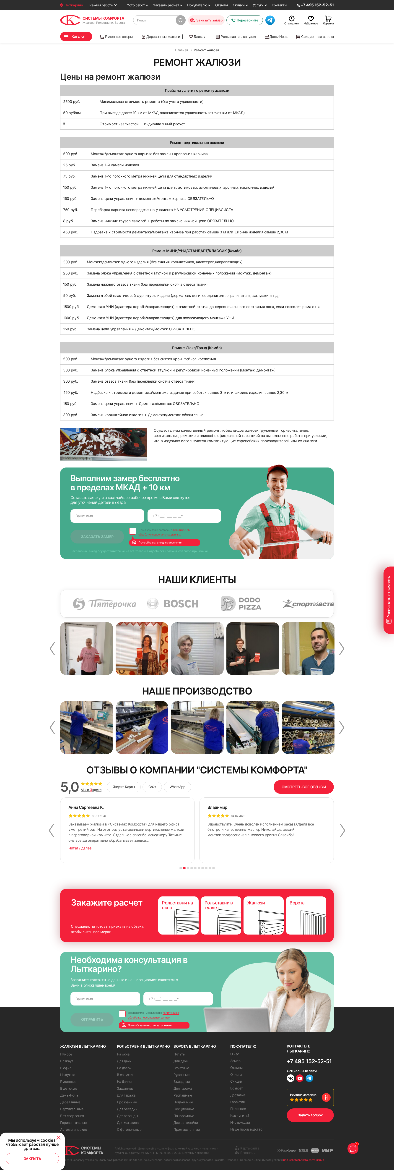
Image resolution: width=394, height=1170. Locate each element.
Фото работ (136, 5)
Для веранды (127, 1116)
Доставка (237, 1095)
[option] (72, 603)
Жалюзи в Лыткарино (83, 1046)
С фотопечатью (129, 1129)
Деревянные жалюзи (163, 36)
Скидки (239, 5)
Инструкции (240, 1122)
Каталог (78, 36)
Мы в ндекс (91, 790)
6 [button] (199, 868)
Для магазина (128, 1122)
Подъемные (183, 1102)
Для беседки (127, 1109)
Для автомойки (186, 1122)
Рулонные (68, 1081)
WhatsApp (177, 787)
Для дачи (124, 1061)
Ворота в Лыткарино (195, 1046)
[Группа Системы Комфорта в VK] (290, 1078)
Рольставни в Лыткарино (143, 1046)
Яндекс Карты (124, 787)
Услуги (258, 5)
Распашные (183, 1095)
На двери (124, 1068)
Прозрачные (127, 1102)
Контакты (279, 5)
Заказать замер (209, 20)
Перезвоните (247, 20)
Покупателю (197, 5)
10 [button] (213, 868)
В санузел (125, 1075)
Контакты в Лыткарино (299, 1048)
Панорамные (184, 1116)
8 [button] (206, 868)
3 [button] (188, 868)
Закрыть (32, 1158)
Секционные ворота (317, 36)
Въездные (182, 1081)
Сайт (152, 787)
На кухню (67, 1075)
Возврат (236, 1088)
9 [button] (210, 868)
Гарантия (237, 1102)
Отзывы (221, 5)
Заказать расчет (166, 5)
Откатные (181, 1068)
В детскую (68, 1088)
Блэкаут (200, 36)
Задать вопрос (310, 1115)
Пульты (179, 1054)
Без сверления (72, 1116)
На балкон (125, 1081)
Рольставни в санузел (238, 36)
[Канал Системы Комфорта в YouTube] (299, 1078)
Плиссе (66, 1054)
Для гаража (126, 1095)
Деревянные (70, 1102)
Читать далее (79, 848)
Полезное (238, 1109)
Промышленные (187, 1129)
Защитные (125, 1088)
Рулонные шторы (119, 36)
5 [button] (195, 868)
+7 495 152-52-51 (309, 1061)
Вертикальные (71, 1109)
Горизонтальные (73, 1122)
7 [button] (202, 868)
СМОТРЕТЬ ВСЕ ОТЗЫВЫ (304, 787)
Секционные (184, 1109)
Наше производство (246, 1129)
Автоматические (73, 1129)
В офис (65, 1068)
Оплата (236, 1074)
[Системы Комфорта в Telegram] (309, 1078)
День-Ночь (278, 36)
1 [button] (180, 868)
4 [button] (191, 868)
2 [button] (184, 868)
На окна (123, 1054)
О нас (234, 1054)
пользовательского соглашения (303, 1160)
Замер (235, 1061)
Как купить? (239, 1115)
